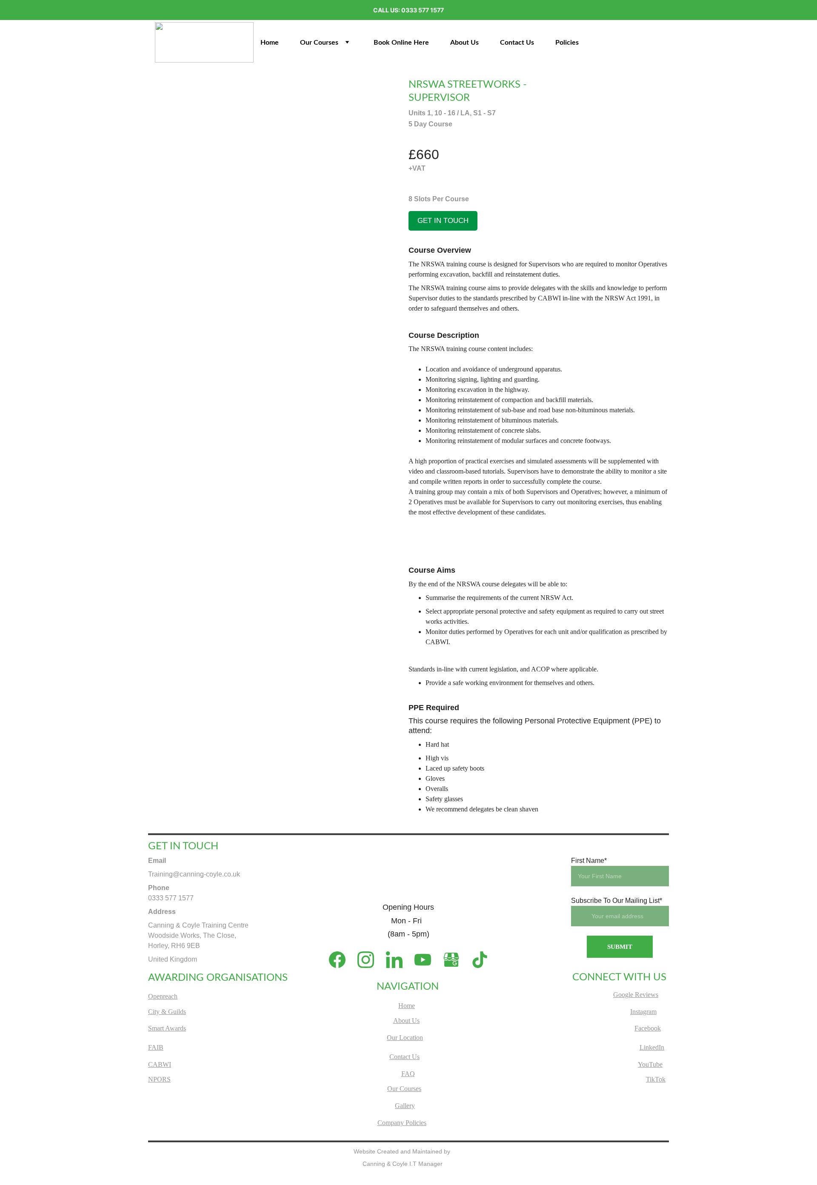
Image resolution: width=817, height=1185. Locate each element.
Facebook (647, 1028)
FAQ (408, 1073)
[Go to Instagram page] (370, 959)
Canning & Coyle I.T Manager (403, 1163)
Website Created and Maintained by (403, 1151)
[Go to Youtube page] (427, 959)
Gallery (405, 1105)
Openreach (162, 996)
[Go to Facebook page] (341, 959)
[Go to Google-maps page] (455, 959)
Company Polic (398, 1122)
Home (269, 42)
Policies (567, 42)
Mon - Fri (408, 921)
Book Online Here (401, 42)
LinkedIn (652, 1047)
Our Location (405, 1037)
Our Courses (319, 42)
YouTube (650, 1064)
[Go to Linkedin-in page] (398, 959)
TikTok (656, 1079)
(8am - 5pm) (408, 934)
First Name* (589, 860)
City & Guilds (167, 1011)
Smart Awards (167, 1028)
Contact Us (517, 42)
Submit (619, 946)
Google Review (634, 994)
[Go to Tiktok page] (479, 959)
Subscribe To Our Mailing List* (616, 900)
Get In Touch (442, 221)
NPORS (159, 1079)
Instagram (643, 1011)
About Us (464, 42)
